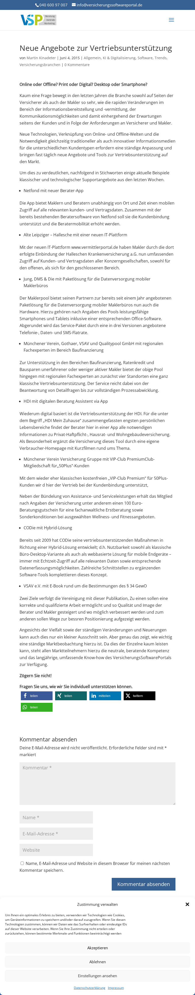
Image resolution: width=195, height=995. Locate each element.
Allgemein (92, 57)
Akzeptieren (97, 947)
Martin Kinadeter (41, 57)
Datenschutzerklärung (89, 988)
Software (145, 57)
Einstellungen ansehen (97, 975)
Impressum (116, 988)
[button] (187, 904)
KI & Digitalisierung (119, 57)
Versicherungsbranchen (40, 64)
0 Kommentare (77, 64)
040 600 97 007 (53, 4)
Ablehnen (97, 961)
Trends (161, 57)
